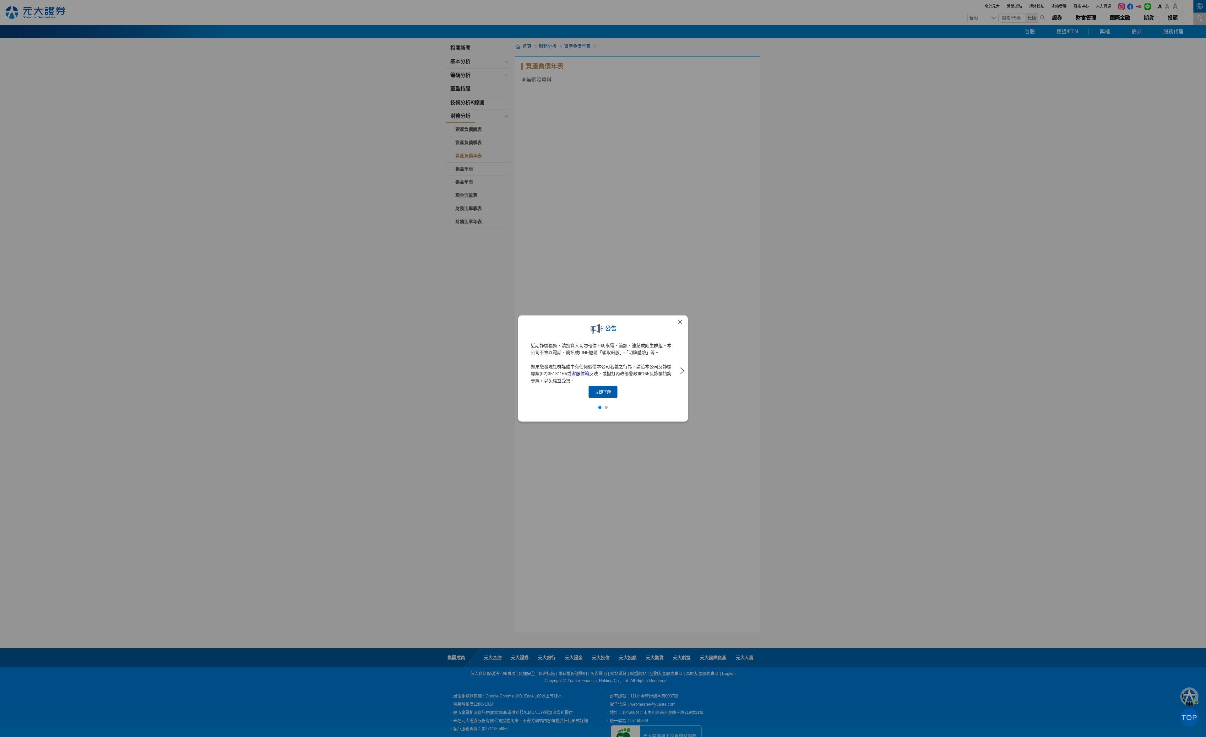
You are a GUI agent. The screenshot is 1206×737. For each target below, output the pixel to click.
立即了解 (603, 392)
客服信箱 (580, 373)
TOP (1189, 717)
